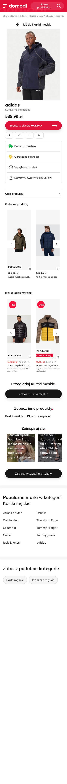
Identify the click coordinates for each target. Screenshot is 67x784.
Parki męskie (14, 416)
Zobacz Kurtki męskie (33, 394)
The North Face (47, 520)
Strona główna (10, 16)
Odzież (23, 16)
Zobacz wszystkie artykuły (33, 473)
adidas (41, 542)
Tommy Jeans (45, 535)
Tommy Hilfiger (47, 528)
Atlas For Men (12, 513)
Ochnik (41, 513)
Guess (7, 535)
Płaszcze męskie (38, 416)
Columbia (9, 528)
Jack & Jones (11, 542)
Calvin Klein (11, 520)
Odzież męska (36, 16)
